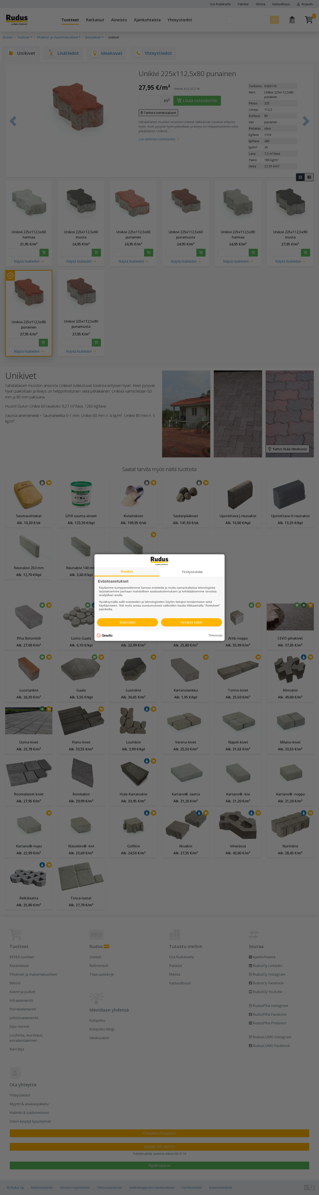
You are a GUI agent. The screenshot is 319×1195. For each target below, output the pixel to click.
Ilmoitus (127, 571)
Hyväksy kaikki (191, 622)
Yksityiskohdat (192, 571)
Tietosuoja (215, 635)
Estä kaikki (127, 622)
